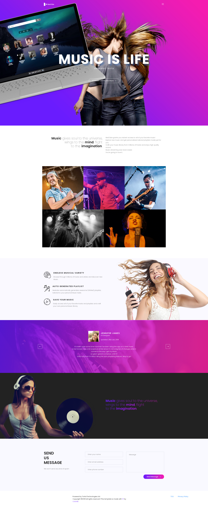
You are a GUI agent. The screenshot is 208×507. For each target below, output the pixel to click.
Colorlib (76, 501)
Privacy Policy (183, 496)
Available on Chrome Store (103, 81)
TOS (172, 496)
